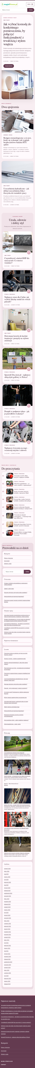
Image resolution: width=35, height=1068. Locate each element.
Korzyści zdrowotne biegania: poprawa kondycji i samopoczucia (23, 507)
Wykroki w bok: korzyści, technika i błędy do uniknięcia (16, 853)
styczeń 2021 (7, 953)
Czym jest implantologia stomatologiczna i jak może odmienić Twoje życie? (16, 679)
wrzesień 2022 (7, 918)
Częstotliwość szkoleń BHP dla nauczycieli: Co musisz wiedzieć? (16, 260)
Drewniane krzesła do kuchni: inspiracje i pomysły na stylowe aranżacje (16, 338)
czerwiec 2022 (7, 923)
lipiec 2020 (6, 970)
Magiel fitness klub (7, 1061)
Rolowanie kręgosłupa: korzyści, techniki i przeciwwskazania (22, 525)
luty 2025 (6, 885)
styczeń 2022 (7, 929)
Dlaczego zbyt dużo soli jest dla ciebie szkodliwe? (15, 592)
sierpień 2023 (7, 907)
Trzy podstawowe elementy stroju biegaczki (14, 752)
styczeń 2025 (7, 887)
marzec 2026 (7, 877)
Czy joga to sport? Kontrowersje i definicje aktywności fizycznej (16, 693)
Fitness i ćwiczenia (9, 294)
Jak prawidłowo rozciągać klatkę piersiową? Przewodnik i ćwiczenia (22, 533)
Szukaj (30, 9)
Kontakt (3, 1064)
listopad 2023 (7, 904)
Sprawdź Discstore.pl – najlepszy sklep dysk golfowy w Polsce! (17, 375)
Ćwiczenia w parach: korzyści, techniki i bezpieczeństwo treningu (17, 601)
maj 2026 (6, 874)
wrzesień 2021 (7, 934)
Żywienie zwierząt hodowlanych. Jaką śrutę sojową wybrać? (16, 663)
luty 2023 (6, 912)
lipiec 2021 (6, 940)
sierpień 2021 (7, 937)
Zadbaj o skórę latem (9, 588)
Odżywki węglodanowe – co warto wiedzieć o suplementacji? (22, 484)
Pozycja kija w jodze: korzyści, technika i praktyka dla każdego (22, 500)
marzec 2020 (7, 981)
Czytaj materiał (8, 65)
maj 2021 (6, 942)
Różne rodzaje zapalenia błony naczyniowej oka (15, 697)
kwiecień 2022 (7, 926)
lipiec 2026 (6, 871)
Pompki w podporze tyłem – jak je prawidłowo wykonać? (16, 412)
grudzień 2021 (7, 931)
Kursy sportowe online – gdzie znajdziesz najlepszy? (16, 720)
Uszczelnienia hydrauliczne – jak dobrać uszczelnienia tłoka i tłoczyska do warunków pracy (16, 190)
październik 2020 (8, 962)
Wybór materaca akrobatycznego (11, 707)
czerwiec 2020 (7, 973)
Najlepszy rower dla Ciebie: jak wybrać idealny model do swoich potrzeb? (17, 299)
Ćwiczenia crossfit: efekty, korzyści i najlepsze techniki (21, 476)
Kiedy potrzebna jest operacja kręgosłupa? (14, 596)
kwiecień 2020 (7, 978)
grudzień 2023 (7, 901)
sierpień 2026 (7, 868)
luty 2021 (6, 951)
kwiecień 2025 (7, 882)
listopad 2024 (7, 890)
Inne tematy (6, 20)
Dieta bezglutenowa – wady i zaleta (12, 724)
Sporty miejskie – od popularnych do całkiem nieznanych (17, 776)
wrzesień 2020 (7, 964)
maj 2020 (6, 975)
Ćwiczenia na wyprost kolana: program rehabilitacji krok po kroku (17, 674)
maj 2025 (6, 879)
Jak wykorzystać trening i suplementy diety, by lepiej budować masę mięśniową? (16, 702)
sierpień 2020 (7, 967)
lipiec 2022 (6, 920)
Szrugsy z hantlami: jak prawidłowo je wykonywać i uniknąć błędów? (16, 584)
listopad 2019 (7, 984)
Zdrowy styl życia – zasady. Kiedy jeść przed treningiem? (17, 805)
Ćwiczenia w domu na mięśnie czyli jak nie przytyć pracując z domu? (15, 654)
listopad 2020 (7, 959)
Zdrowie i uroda (7, 563)
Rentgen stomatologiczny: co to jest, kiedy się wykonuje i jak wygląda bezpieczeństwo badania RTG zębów (17, 141)
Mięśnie (6, 785)
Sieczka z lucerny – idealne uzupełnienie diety (15, 658)
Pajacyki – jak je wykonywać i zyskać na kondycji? (15, 688)
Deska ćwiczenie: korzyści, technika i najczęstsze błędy (21, 492)
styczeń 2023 (7, 915)
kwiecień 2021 (7, 945)
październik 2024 (8, 893)
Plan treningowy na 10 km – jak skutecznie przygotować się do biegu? (17, 669)
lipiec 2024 (6, 898)
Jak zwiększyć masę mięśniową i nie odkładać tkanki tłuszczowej (16, 829)
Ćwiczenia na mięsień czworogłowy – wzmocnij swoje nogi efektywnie (22, 516)
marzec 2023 (7, 909)
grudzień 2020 (7, 956)
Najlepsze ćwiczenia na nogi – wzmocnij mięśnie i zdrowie (16, 449)
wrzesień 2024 (7, 896)
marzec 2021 (7, 948)
